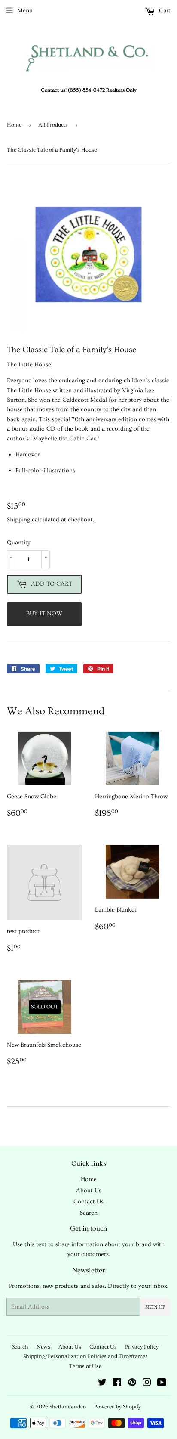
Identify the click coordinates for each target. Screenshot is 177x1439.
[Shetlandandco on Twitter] (102, 1383)
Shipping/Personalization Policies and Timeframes (85, 1356)
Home (14, 125)
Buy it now (44, 613)
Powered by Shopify (117, 1407)
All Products (53, 125)
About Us (88, 1190)
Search (89, 1213)
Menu (25, 10)
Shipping (18, 519)
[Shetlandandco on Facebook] (117, 1383)
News (43, 1347)
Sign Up (155, 1307)
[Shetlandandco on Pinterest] (132, 1383)
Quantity (19, 542)
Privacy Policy (142, 1347)
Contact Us (88, 1201)
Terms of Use (85, 1366)
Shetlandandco (67, 1407)
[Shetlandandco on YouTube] (161, 1383)
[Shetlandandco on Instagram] (147, 1383)
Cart (164, 10)
